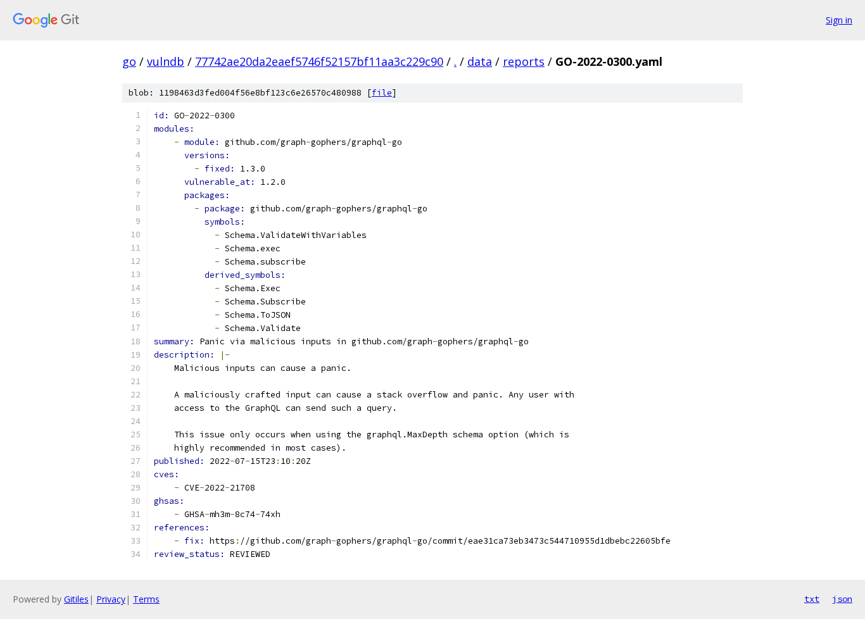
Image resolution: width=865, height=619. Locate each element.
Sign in (839, 20)
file (382, 92)
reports (524, 61)
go (129, 61)
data (479, 61)
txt (811, 598)
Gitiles (76, 599)
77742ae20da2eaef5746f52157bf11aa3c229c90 (319, 61)
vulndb (165, 61)
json (842, 598)
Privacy (110, 599)
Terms (146, 599)
